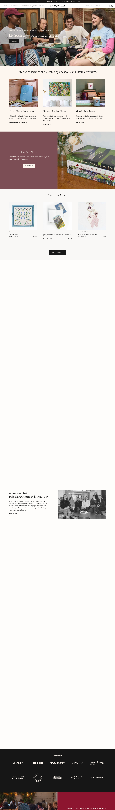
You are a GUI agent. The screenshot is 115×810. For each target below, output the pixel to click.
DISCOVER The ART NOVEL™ (18, 122)
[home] (57, 6)
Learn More (13, 513)
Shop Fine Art (47, 124)
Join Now (14, 41)
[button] (90, 5)
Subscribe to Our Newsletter (46, 1)
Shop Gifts (80, 122)
